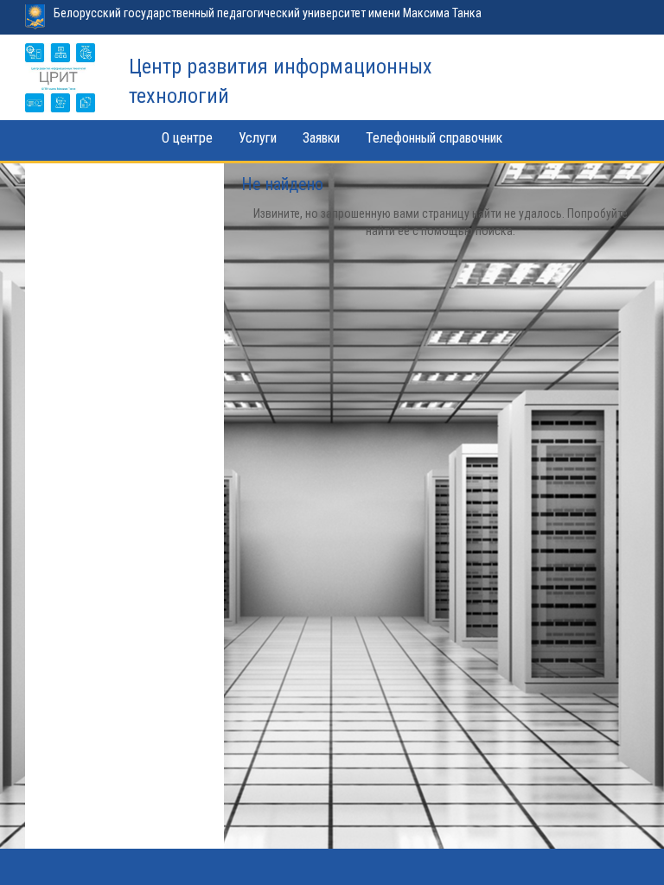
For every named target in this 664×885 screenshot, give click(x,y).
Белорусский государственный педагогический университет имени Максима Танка (268, 13)
